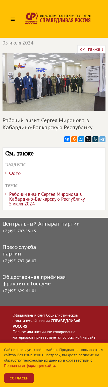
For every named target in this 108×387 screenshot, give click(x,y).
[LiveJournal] (95, 139)
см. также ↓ (91, 49)
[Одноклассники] (74, 139)
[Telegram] (102, 139)
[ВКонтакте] (67, 139)
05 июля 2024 (18, 42)
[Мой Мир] (81, 139)
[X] (88, 139)
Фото (15, 173)
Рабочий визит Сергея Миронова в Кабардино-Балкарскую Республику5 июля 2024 (47, 199)
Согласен (19, 378)
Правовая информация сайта (29, 365)
